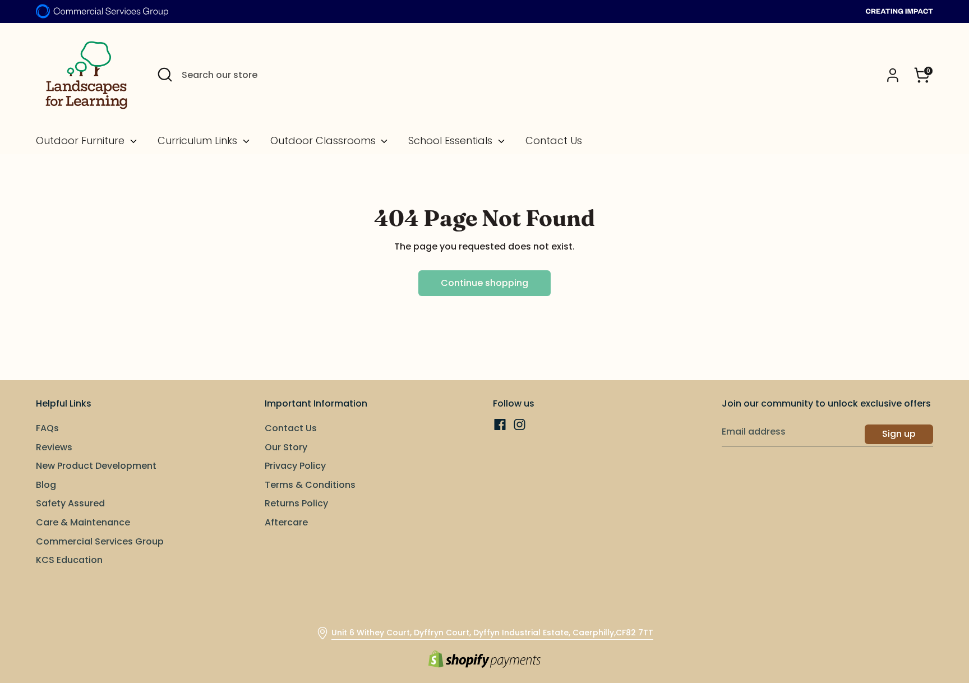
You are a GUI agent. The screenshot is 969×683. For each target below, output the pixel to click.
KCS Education (69, 559)
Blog (46, 484)
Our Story (286, 447)
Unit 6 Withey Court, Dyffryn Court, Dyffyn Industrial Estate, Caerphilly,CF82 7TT (492, 632)
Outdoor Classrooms (324, 140)
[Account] (893, 75)
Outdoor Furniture (81, 140)
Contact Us (553, 140)
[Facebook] (500, 424)
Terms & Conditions (310, 484)
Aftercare (286, 522)
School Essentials (451, 140)
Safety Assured (70, 503)
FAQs (47, 428)
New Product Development (96, 465)
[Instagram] (520, 424)
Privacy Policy (295, 465)
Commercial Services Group (100, 541)
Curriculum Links (199, 140)
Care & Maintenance (83, 522)
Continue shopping (484, 282)
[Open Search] (165, 74)
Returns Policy (296, 503)
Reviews (54, 447)
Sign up (899, 433)
